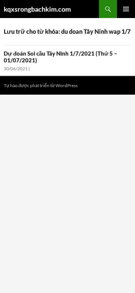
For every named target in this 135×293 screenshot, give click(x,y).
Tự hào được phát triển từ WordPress (41, 85)
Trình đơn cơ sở (126, 9)
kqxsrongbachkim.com (37, 9)
